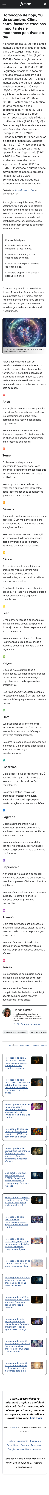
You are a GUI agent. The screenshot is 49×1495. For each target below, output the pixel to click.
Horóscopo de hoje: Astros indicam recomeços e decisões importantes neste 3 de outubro (16, 1222)
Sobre (16, 1045)
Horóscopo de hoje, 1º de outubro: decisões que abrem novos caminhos (17, 1263)
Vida (32, 190)
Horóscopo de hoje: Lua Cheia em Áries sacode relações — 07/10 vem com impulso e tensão (16, 1133)
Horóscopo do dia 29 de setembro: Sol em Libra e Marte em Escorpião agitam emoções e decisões (17, 1302)
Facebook (36, 1445)
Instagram (36, 1024)
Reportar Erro (24, 1045)
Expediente (22, 1441)
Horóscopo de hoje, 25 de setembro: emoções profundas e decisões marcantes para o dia (16, 1367)
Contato (25, 1024)
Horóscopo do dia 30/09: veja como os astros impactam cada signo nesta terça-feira (17, 1281)
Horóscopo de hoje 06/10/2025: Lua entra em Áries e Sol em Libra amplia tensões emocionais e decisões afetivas (17, 1155)
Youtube (37, 1449)
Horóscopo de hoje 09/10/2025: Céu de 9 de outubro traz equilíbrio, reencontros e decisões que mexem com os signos (17, 1086)
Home (10, 1045)
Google (11, 1449)
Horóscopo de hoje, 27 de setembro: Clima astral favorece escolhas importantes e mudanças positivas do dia (17, 1346)
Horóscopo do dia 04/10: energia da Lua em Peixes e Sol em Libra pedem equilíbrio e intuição (17, 1201)
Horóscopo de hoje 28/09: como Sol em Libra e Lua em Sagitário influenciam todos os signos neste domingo (17, 1324)
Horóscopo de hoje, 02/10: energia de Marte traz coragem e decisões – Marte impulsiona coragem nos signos (17, 1244)
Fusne (14, 1427)
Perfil (16, 1024)
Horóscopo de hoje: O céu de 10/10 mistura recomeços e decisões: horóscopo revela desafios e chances (16, 1062)
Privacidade (35, 1045)
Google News (24, 1449)
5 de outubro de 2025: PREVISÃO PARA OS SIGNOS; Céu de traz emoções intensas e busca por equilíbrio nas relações (16, 1179)
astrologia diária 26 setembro (15, 1032)
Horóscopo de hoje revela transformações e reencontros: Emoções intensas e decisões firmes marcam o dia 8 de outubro (17, 1111)
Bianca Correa (21, 190)
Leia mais (36, 1418)
